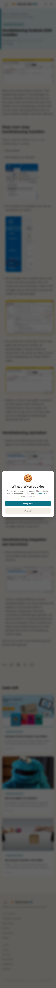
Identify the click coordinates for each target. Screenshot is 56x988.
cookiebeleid (39, 494)
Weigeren (28, 511)
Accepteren (28, 503)
